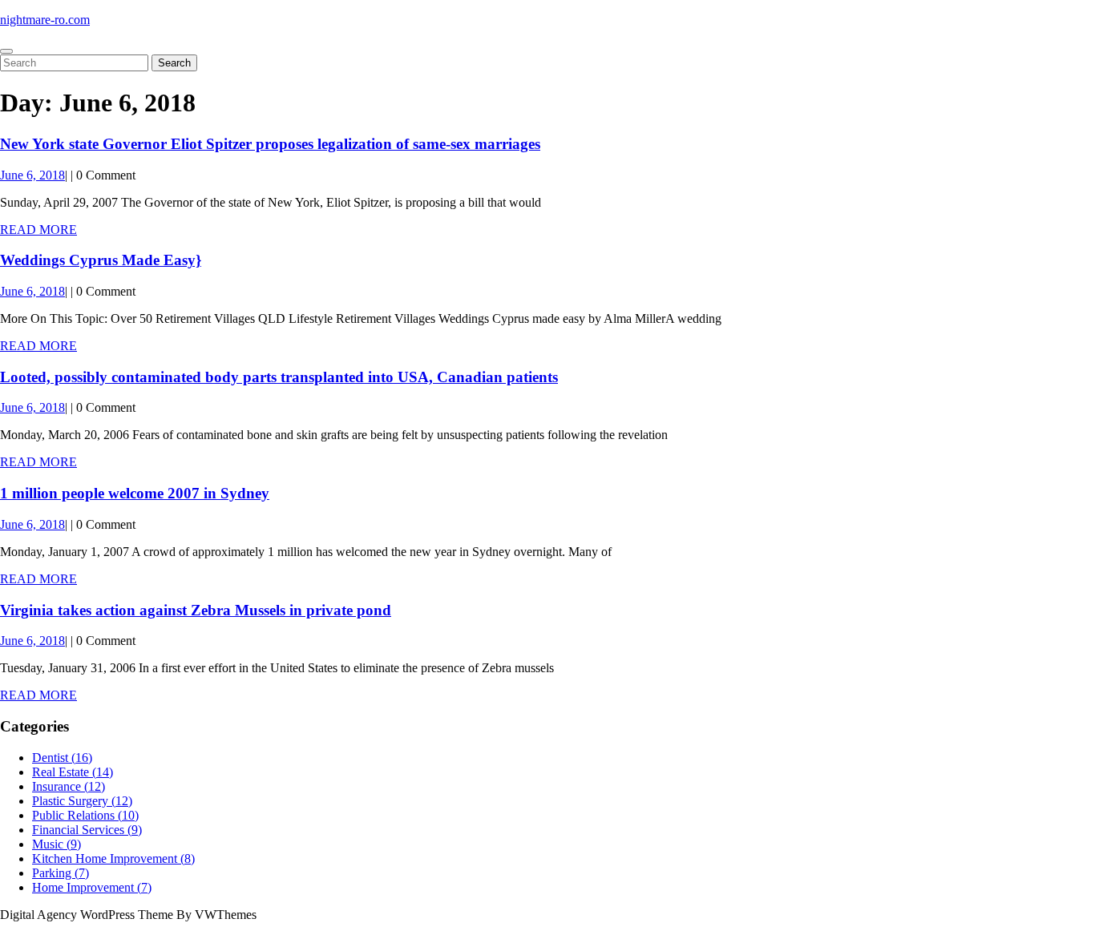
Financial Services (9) (87, 829)
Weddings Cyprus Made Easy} (100, 260)
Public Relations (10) (85, 815)
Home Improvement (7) (92, 887)
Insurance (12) (68, 786)
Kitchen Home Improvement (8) (113, 858)
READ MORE (38, 229)
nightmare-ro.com (45, 19)
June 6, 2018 (32, 175)
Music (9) (56, 844)
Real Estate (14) (72, 772)
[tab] (6, 51)
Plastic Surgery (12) (82, 801)
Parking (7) (60, 873)
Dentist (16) (62, 757)
